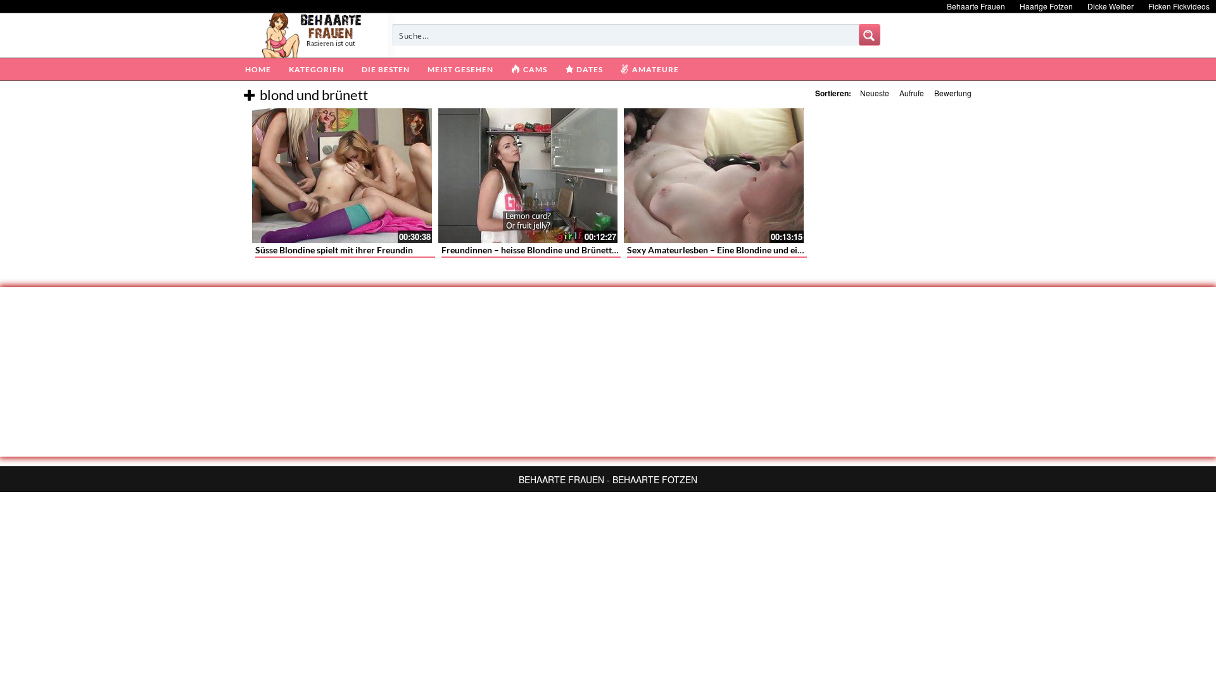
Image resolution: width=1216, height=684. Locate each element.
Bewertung (953, 92)
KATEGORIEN (316, 69)
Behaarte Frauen (976, 6)
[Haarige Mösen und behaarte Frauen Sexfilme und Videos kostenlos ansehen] (313, 34)
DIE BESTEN (386, 69)
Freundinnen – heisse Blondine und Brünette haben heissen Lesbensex (578, 249)
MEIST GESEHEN (460, 69)
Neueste (874, 92)
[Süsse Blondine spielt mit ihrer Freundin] (342, 175)
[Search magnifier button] (869, 35)
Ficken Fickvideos (1179, 6)
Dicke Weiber (1110, 6)
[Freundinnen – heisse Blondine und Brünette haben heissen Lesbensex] (528, 175)
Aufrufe (911, 92)
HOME (258, 69)
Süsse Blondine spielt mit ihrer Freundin (334, 249)
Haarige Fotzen (1046, 6)
